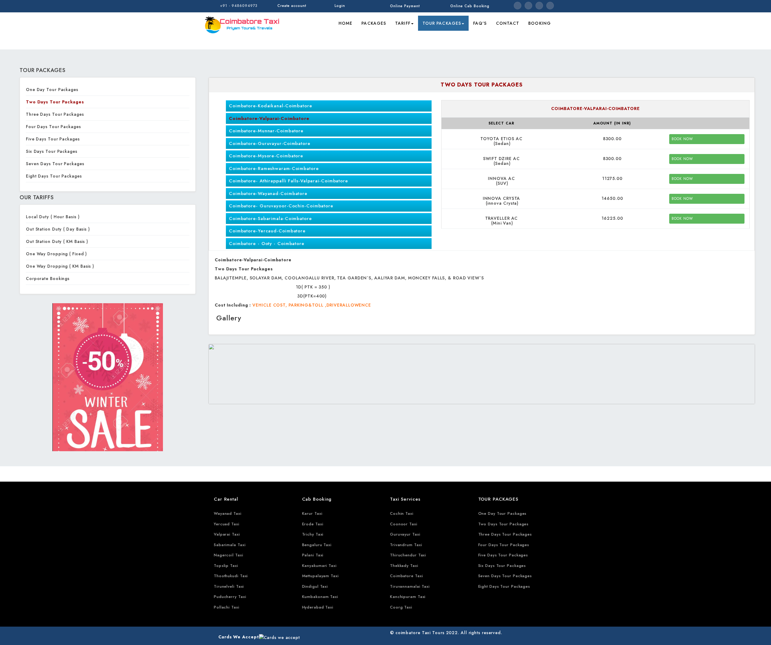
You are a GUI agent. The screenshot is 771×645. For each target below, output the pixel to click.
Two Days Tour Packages (55, 102)
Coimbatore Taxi (406, 576)
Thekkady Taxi (404, 565)
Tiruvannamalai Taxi (410, 586)
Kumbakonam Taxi (320, 596)
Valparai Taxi (227, 534)
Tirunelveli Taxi (229, 586)
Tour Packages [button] (442, 23)
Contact (508, 23)
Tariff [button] (402, 23)
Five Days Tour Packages (53, 139)
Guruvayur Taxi (405, 534)
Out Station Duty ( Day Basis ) (58, 229)
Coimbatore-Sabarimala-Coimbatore (270, 218)
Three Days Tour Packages (55, 114)
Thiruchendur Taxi (408, 555)
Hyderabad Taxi (318, 607)
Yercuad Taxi (226, 524)
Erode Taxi (312, 524)
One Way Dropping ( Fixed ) (56, 254)
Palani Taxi (313, 555)
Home (345, 23)
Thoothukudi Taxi (231, 576)
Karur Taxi (312, 513)
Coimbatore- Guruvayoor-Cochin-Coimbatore (281, 206)
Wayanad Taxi (228, 513)
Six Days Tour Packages (51, 151)
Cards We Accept (238, 637)
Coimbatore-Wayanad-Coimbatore (268, 193)
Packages (373, 23)
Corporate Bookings (48, 278)
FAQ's (480, 23)
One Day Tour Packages (52, 90)
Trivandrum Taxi (406, 545)
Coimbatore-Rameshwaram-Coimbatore (274, 168)
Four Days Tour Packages (53, 127)
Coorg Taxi (401, 607)
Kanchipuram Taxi (408, 596)
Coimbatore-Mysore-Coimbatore (266, 156)
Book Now (682, 139)
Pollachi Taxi (226, 607)
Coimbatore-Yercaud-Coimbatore (267, 231)
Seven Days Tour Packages (55, 164)
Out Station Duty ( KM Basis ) (57, 241)
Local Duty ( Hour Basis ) (53, 217)
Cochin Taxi (402, 513)
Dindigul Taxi (315, 586)
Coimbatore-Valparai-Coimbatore (269, 118)
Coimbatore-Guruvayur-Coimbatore (270, 143)
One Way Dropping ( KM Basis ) (60, 266)
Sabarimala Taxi (230, 545)
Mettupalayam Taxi (320, 576)
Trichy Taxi (313, 534)
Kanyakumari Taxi (319, 565)
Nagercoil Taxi (228, 555)
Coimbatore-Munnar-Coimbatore (266, 130)
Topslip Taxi (226, 565)
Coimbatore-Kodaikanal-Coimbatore (270, 105)
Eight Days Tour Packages (54, 176)
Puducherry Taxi (230, 596)
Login (340, 5)
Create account (291, 5)
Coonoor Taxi (403, 524)
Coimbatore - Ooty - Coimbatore (266, 243)
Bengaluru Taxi (317, 545)
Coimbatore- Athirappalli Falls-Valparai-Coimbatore (288, 181)
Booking (539, 23)
